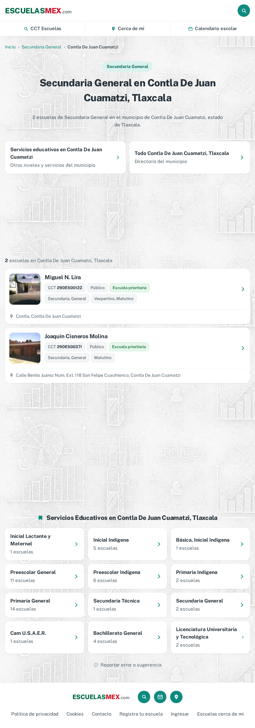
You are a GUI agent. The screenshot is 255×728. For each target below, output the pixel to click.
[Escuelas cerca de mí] (176, 697)
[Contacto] (160, 697)
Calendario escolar (216, 28)
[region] (127, 214)
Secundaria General (41, 46)
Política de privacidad (34, 714)
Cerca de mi (131, 28)
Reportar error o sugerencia (130, 664)
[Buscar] (244, 10)
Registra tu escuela (141, 714)
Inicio (10, 46)
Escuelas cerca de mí (220, 714)
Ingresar (180, 714)
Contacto (101, 714)
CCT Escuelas (45, 28)
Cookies (75, 714)
